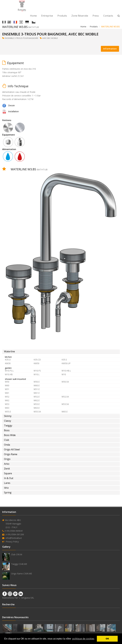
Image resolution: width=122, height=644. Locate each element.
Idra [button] (6, 487)
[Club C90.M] (6, 557)
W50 (7, 381)
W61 (7, 392)
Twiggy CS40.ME (19, 564)
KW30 (8, 363)
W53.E (37, 404)
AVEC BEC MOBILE (50, 38)
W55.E (8, 411)
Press (96, 15)
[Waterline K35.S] (101, 627)
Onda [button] (7, 444)
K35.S (64, 359)
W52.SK (65, 396)
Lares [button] (7, 483)
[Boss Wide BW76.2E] (49, 627)
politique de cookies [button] (83, 638)
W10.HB (9, 374)
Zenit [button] (7, 468)
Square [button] (8, 473)
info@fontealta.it (14, 538)
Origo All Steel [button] (12, 449)
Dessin (11, 105)
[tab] (61, 351)
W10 (64, 374)
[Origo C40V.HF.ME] (7, 627)
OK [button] (107, 638)
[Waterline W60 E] (80, 627)
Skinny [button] (7, 416)
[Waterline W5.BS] (38, 627)
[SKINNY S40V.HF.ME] (111, 627)
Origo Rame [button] (10, 454)
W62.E (37, 400)
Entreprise (47, 15)
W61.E (37, 392)
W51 (7, 389)
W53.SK (65, 404)
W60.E (37, 385)
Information (110, 48)
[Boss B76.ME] (28, 627)
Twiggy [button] (8, 425)
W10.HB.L (66, 370)
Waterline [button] (9, 351)
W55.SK (37, 411)
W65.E (65, 411)
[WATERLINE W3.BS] (4, 105)
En (12, 22)
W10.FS (37, 370)
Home (33, 15)
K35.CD (37, 359)
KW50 (36, 363)
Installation (13, 111)
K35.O (8, 359)
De (30, 22)
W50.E (37, 381)
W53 (7, 404)
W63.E (37, 407)
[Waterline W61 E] (18, 627)
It (6, 22)
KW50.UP (66, 363)
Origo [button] (7, 459)
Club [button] (6, 440)
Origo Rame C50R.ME (21, 573)
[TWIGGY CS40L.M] (70, 627)
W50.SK (65, 381)
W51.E (37, 389)
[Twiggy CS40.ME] (6, 566)
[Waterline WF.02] (59, 627)
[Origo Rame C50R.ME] (6, 576)
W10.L (37, 374)
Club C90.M (16, 554)
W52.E (37, 396)
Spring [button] (7, 492)
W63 (7, 407)
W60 (7, 385)
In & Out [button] (8, 478)
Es (24, 22)
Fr (18, 22)
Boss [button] (7, 430)
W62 (7, 400)
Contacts (108, 15)
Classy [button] (7, 420)
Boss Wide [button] (10, 435)
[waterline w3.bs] (4, 111)
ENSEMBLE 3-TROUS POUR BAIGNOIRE (22, 38)
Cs (36, 22)
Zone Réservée (79, 15)
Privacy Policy (12, 541)
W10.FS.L (9, 370)
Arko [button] (6, 463)
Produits (62, 15)
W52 (7, 396)
